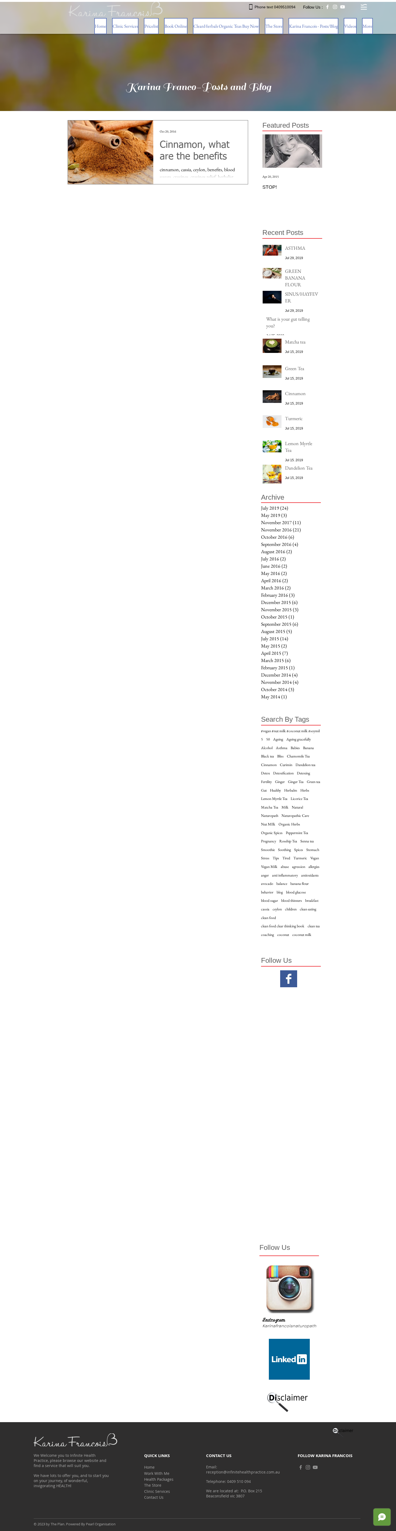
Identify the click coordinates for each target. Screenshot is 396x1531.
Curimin (286, 764)
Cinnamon (269, 764)
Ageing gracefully (298, 739)
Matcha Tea (269, 807)
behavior (267, 892)
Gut (264, 790)
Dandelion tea (305, 764)
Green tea (313, 781)
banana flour (299, 883)
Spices (298, 849)
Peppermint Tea (297, 832)
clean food (268, 917)
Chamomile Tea (298, 756)
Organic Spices (272, 832)
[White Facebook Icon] (327, 7)
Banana (308, 747)
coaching (267, 934)
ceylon (277, 909)
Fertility (266, 781)
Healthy (275, 790)
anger (265, 875)
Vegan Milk (269, 866)
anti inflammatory (285, 875)
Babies (295, 747)
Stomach (312, 849)
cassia (265, 909)
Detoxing (303, 773)
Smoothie (268, 849)
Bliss (280, 756)
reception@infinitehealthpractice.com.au (243, 1472)
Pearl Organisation (101, 1524)
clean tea (314, 926)
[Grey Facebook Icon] (301, 1467)
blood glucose (296, 892)
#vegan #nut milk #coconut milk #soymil (290, 730)
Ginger (280, 781)
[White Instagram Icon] (335, 7)
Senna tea (307, 841)
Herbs (304, 790)
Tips (276, 858)
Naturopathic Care (295, 815)
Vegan (314, 858)
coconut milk (301, 934)
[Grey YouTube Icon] (315, 1467)
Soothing (284, 849)
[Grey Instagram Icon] (308, 1467)
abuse (285, 866)
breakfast (311, 900)
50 (268, 739)
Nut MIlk (268, 824)
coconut (283, 934)
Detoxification (283, 773)
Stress (265, 858)
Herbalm (290, 790)
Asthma (281, 747)
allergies (313, 866)
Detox (265, 773)
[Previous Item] (271, 151)
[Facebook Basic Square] (288, 978)
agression (298, 866)
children (291, 909)
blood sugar (269, 900)
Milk (285, 807)
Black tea (267, 756)
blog (280, 892)
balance (281, 883)
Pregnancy (268, 841)
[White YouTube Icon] (342, 7)
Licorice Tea (299, 798)
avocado (267, 883)
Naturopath (269, 815)
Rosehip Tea (288, 841)
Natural (297, 807)
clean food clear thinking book (282, 926)
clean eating (308, 909)
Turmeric (300, 858)
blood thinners (291, 900)
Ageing (278, 739)
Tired (286, 858)
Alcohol (267, 747)
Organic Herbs (289, 824)
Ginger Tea (296, 781)
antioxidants (310, 875)
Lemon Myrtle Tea (274, 798)
